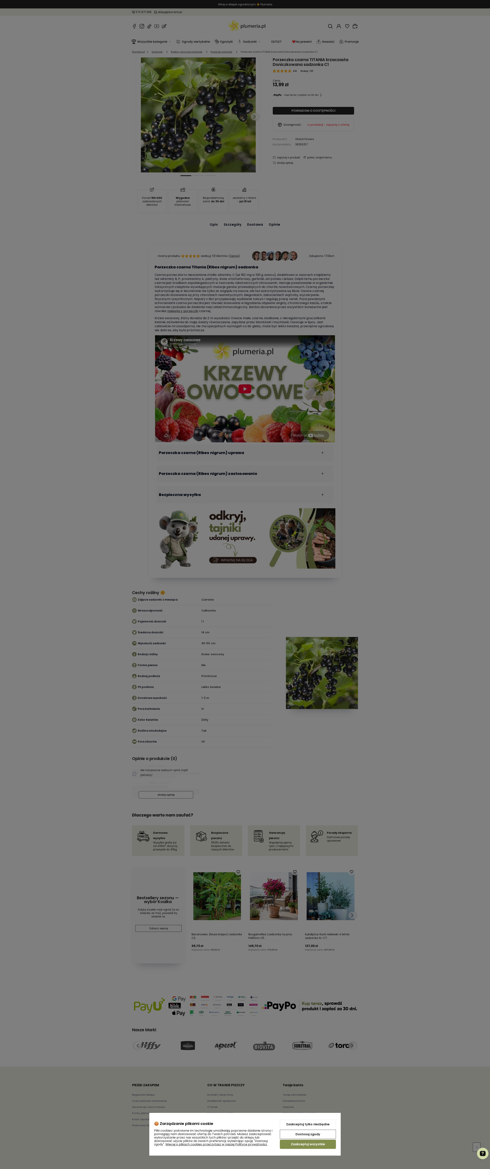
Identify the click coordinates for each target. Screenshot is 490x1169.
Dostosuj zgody (308, 1134)
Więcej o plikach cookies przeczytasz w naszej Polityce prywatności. (216, 1144)
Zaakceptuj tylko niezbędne (308, 1124)
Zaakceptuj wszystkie (308, 1144)
